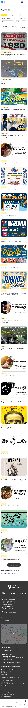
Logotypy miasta (5, 617)
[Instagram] (23, 593)
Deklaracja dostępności (6, 692)
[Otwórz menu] (26, 2)
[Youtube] (26, 593)
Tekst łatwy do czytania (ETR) (7, 694)
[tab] (5, 27)
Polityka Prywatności (6, 696)
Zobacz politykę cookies (11, 706)
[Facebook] (20, 593)
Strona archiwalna (5, 620)
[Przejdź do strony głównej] (14, 587)
